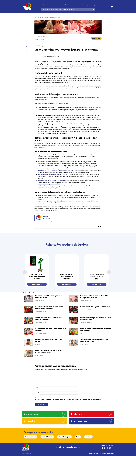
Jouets (51, 5)
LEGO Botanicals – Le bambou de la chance (52, 180)
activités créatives (40, 99)
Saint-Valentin (41, 61)
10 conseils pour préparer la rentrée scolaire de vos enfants (95, 329)
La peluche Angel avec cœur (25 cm (49, 201)
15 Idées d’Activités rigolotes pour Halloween (95, 307)
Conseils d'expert (64, 437)
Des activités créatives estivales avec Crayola (48, 340)
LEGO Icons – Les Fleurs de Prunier (49, 174)
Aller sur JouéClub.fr (112, 6)
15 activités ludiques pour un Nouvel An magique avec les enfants (94, 297)
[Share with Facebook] (26, 46)
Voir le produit (37, 284)
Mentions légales (93, 453)
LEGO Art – (49, 184)
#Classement (31, 414)
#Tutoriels (76, 414)
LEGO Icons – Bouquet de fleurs (48, 161)
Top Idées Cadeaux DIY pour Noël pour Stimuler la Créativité (48, 319)
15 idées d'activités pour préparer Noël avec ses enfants (50, 329)
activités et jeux (39, 67)
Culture (73, 5)
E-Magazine (95, 5)
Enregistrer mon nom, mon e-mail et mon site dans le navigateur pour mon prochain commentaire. (68, 399)
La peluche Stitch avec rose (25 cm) (49, 195)
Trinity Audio (51, 56)
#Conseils (29, 421)
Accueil (35, 17)
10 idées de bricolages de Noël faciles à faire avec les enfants (95, 319)
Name (37, 388)
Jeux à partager (30, 437)
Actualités (42, 5)
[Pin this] (26, 50)
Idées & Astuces (47, 437)
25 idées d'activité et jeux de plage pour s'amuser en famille (94, 340)
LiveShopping (83, 5)
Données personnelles (107, 453)
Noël (77, 437)
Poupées (88, 437)
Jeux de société (62, 5)
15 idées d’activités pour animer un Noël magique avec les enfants (49, 308)
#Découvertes (79, 421)
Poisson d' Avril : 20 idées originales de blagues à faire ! (48, 297)
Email (37, 393)
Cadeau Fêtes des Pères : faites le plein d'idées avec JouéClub (48, 351)
